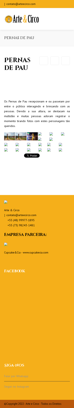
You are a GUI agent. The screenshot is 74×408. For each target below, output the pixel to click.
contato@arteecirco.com (21, 4)
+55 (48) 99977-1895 (21, 220)
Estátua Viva (65, 60)
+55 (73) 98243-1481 (21, 225)
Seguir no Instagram (16, 386)
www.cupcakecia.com (35, 252)
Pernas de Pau (54, 60)
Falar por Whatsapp (16, 376)
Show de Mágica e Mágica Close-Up (43, 60)
